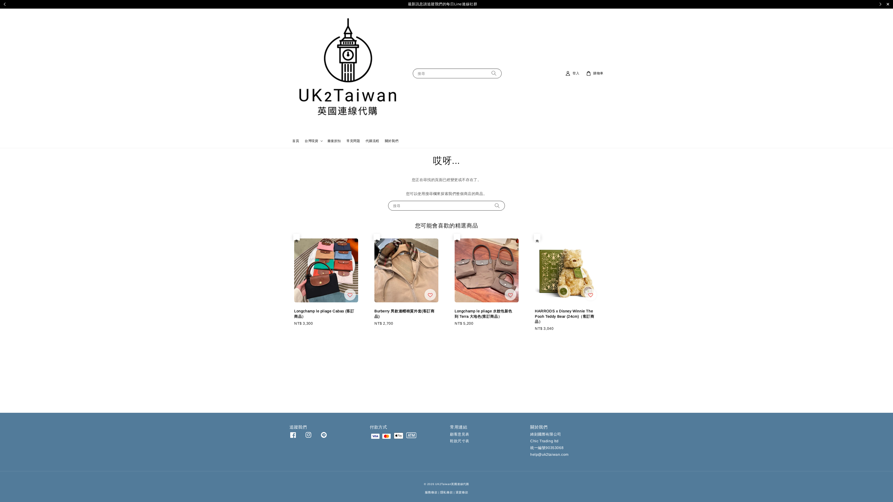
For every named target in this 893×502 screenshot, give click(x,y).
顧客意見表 (459, 434)
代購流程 (372, 141)
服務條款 (431, 492)
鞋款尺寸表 (459, 441)
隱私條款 (446, 492)
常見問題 (353, 141)
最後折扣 (334, 141)
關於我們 (391, 141)
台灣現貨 (311, 141)
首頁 (295, 141)
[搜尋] (493, 73)
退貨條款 (462, 492)
